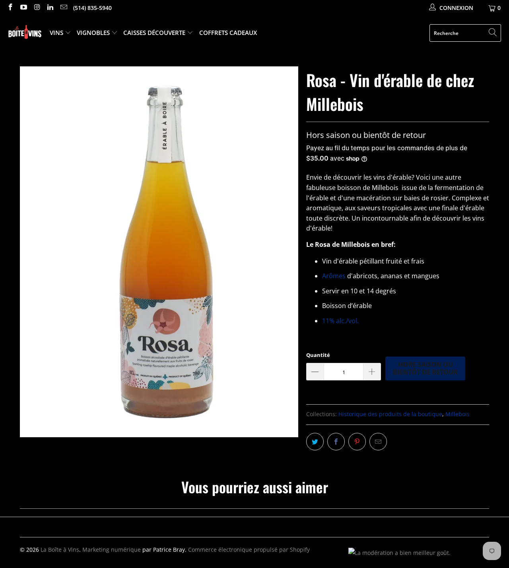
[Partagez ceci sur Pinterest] (357, 441)
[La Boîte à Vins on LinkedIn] (50, 8)
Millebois (457, 414)
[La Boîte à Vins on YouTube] (23, 8)
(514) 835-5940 (92, 8)
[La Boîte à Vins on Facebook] (10, 8)
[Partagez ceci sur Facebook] (336, 441)
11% (340, 320)
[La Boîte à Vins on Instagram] (37, 8)
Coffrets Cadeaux (228, 33)
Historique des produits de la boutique (390, 414)
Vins (57, 33)
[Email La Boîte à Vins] (63, 8)
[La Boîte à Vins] (25, 33)
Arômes (334, 275)
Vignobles (94, 33)
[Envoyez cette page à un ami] (378, 441)
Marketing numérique (111, 549)
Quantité (318, 355)
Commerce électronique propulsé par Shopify (249, 549)
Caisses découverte (155, 33)
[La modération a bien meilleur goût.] (399, 552)
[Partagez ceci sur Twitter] (315, 441)
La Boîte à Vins (60, 549)
